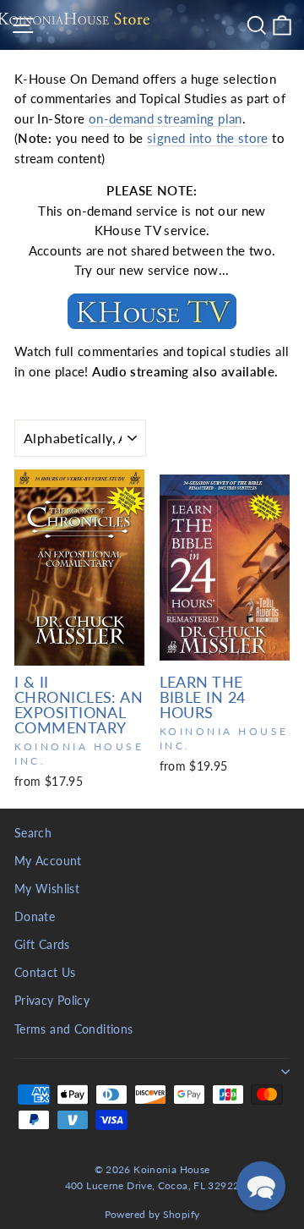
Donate (34, 917)
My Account (48, 861)
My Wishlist (46, 889)
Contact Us (45, 972)
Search (33, 833)
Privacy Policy (52, 1000)
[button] (260, 1185)
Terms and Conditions (73, 1029)
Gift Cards (42, 945)
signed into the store (208, 137)
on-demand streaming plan (165, 118)
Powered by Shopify (152, 1214)
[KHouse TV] (152, 311)
